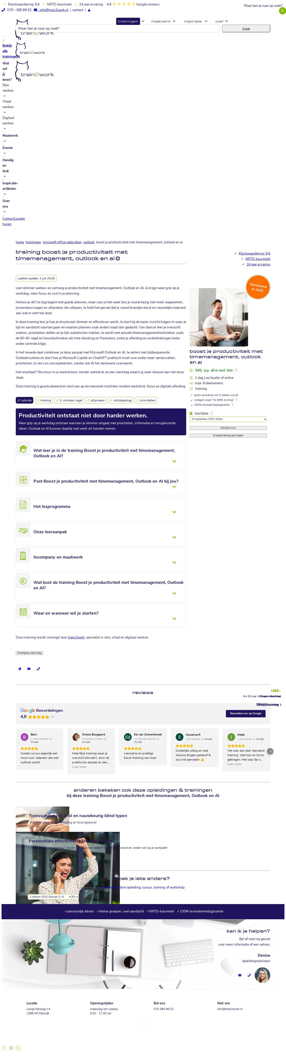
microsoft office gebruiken (62, 242)
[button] (16, 751)
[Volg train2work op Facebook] (4, 1049)
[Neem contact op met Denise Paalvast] (240, 973)
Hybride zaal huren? (271, 16)
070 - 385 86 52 (18, 10)
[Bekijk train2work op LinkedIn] (18, 1049)
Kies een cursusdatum (206, 412)
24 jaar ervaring (258, 264)
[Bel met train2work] (38, 669)
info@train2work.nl (52, 10)
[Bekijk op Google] (24, 737)
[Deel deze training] (20, 669)
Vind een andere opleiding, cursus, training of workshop (143, 887)
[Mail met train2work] (29, 669)
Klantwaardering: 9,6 (254, 253)
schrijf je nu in (228, 428)
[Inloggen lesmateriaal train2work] (89, 10)
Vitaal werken (8, 104)
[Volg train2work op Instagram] (11, 1049)
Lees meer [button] (79, 767)
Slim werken (8, 88)
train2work (76, 637)
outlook (89, 242)
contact (77, 10)
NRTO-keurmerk (258, 259)
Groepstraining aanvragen (228, 435)
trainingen (33, 242)
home (20, 242)
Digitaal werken (8, 120)
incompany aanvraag (29, 653)
